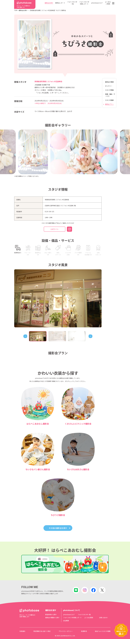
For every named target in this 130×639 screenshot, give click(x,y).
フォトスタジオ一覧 (72, 3)
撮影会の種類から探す (52, 618)
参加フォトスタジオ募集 (102, 631)
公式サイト (54, 229)
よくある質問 (88, 618)
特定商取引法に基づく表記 (41, 631)
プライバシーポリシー (66, 631)
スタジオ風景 (109, 100)
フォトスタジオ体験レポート (84, 3)
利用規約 (22, 631)
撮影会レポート (60, 3)
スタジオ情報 (109, 90)
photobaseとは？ (97, 3)
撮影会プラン (109, 104)
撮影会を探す (49, 3)
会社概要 (66, 621)
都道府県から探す (51, 614)
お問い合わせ (103, 618)
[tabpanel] (58, 298)
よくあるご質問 (108, 3)
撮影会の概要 (109, 82)
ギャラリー (108, 86)
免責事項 (84, 631)
